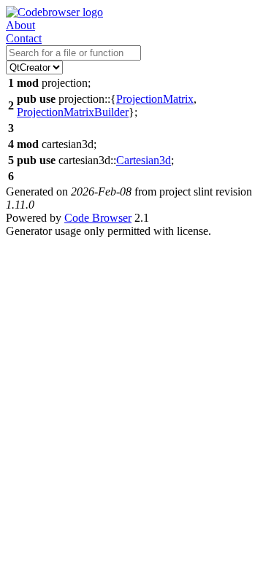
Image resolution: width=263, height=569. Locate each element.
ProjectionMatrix (155, 99)
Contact (24, 38)
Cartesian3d (143, 160)
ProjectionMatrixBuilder (73, 112)
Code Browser (98, 218)
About (20, 25)
